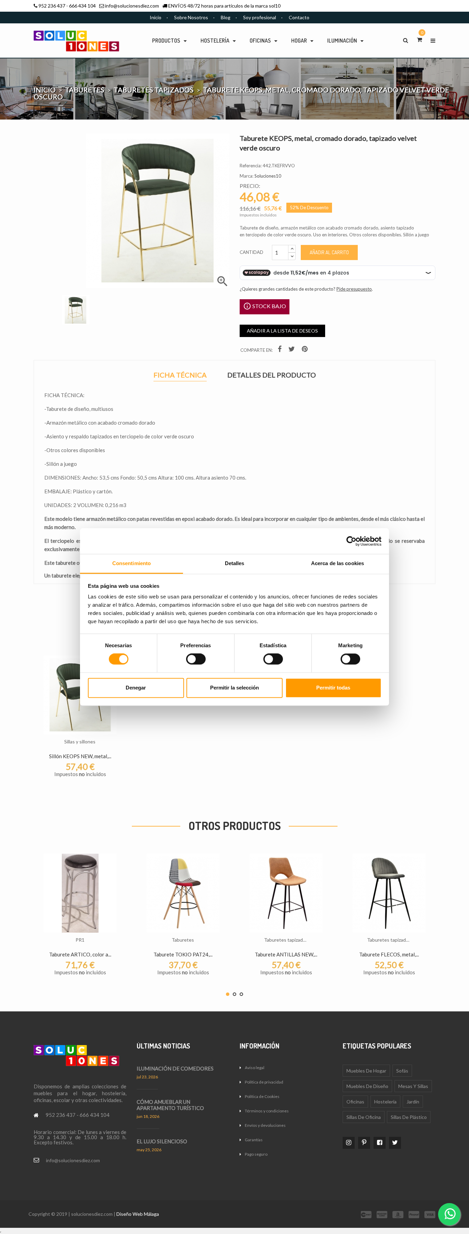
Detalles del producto (271, 375)
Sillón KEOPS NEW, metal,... (80, 756)
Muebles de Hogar (366, 1071)
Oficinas (355, 1101)
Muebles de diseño (367, 1086)
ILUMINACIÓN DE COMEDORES (175, 1068)
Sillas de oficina (363, 1117)
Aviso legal (254, 1067)
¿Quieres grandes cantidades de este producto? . (306, 289)
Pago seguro (256, 1154)
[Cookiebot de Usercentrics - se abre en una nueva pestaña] (351, 541)
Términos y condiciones (267, 1110)
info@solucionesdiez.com (132, 6)
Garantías (254, 1139)
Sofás (402, 1071)
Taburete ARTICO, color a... (80, 954)
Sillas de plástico (409, 1117)
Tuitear (292, 350)
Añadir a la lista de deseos (282, 331)
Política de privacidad (264, 1082)
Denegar (136, 688)
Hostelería (385, 1101)
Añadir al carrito (329, 252)
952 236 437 (51, 6)
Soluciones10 (267, 176)
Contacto (299, 17)
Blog (225, 17)
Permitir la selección (234, 688)
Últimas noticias (163, 1045)
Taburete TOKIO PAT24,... (183, 954)
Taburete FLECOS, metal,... (389, 954)
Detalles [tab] (234, 563)
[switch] (196, 659)
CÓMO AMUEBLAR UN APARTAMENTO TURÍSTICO (170, 1105)
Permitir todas (333, 688)
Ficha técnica (180, 375)
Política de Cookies (262, 1096)
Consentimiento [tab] (131, 563)
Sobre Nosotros (191, 17)
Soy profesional (259, 17)
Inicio (155, 17)
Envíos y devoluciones (265, 1125)
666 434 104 (82, 6)
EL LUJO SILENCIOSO (162, 1141)
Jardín (413, 1101)
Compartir (280, 350)
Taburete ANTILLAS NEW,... (286, 954)
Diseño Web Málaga (137, 1214)
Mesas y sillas (413, 1086)
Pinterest (305, 350)
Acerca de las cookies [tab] (337, 563)
